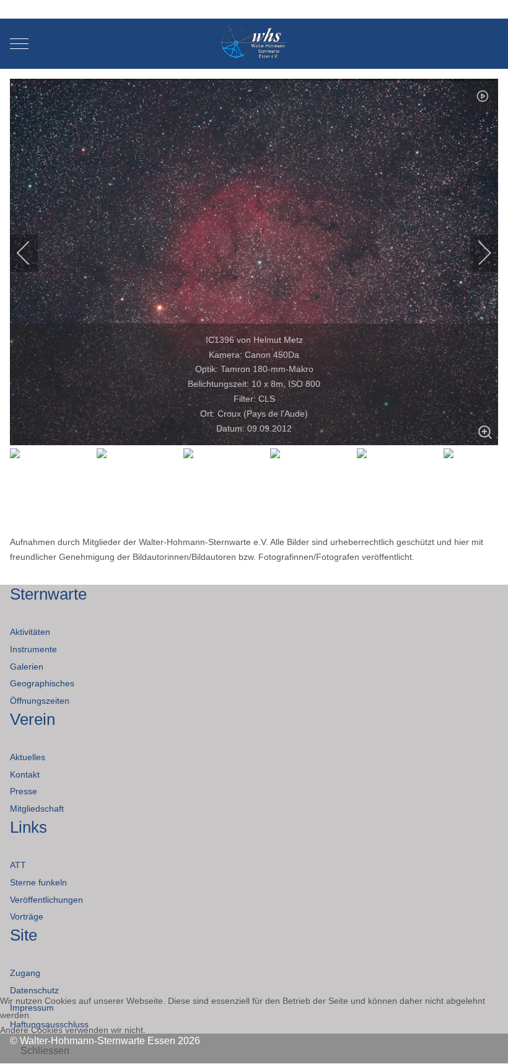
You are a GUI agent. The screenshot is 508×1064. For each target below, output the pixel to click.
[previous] (31, 253)
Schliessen (44, 1050)
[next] (476, 253)
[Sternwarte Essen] (254, 44)
